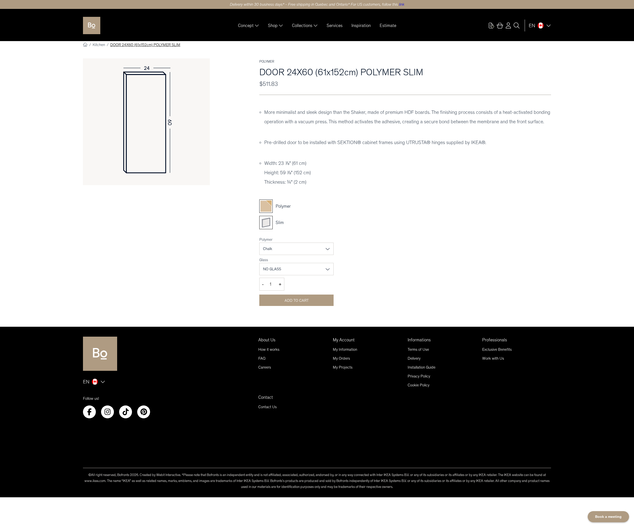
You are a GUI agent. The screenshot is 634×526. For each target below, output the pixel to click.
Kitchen (99, 44)
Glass (263, 259)
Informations (419, 340)
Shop (273, 25)
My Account (344, 340)
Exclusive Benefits (497, 349)
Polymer (265, 239)
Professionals (494, 340)
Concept (246, 25)
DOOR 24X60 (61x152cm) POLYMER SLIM (145, 44)
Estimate (388, 25)
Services (335, 25)
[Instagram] (107, 411)
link (401, 4)
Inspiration (361, 25)
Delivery (414, 358)
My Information (345, 349)
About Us (266, 340)
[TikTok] (125, 411)
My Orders (341, 358)
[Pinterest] (143, 411)
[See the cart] (500, 25)
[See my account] (491, 25)
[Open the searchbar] (516, 25)
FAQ (261, 358)
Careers (264, 367)
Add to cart (297, 300)
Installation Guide (421, 367)
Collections (302, 25)
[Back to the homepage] (91, 25)
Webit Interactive (168, 475)
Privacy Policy (419, 376)
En (532, 25)
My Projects (342, 367)
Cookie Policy (418, 385)
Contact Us (267, 406)
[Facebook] (89, 411)
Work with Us (493, 358)
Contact (265, 397)
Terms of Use (418, 349)
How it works (268, 349)
